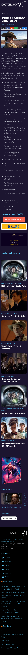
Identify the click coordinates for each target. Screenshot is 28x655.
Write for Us (18, 539)
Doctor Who (6, 24)
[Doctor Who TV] (12, 6)
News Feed (7, 582)
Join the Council (14, 244)
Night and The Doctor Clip (13, 316)
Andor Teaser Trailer (7, 644)
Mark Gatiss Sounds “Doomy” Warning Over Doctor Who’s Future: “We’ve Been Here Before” (13, 603)
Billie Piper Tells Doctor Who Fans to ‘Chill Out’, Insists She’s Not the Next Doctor (13, 595)
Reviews (12, 283)
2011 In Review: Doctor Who (13, 286)
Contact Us (11, 539)
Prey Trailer (5, 631)
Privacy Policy (5, 541)
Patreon (7, 557)
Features (13, 343)
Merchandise (18, 408)
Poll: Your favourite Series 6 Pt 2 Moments (13, 444)
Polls (12, 441)
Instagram (8, 573)
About (12, 541)
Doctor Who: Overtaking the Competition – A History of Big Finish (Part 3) (12, 618)
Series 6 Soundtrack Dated (13, 413)
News (13, 24)
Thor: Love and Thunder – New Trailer (13, 648)
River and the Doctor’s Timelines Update (11, 380)
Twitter (7, 565)
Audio (3, 408)
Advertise (4, 539)
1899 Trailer (5, 640)
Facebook (8, 561)
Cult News (7, 626)
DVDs (11, 313)
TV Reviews (19, 283)
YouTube (7, 577)
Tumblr (7, 569)
